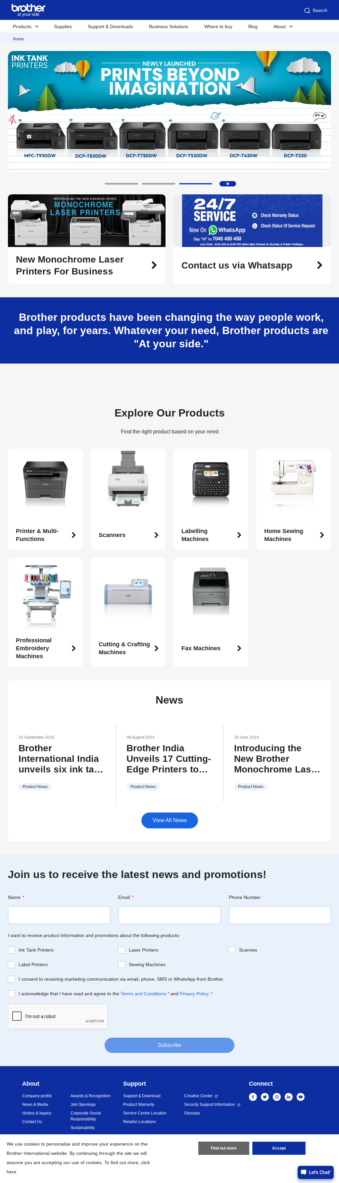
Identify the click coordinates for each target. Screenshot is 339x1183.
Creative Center (198, 1096)
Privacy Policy (194, 993)
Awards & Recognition (91, 1096)
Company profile (37, 1096)
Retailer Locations (139, 1121)
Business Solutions (168, 26)
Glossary (192, 1113)
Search (320, 10)
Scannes (248, 950)
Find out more (224, 1148)
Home (18, 39)
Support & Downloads (110, 26)
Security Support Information (209, 1104)
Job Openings (83, 1104)
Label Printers (33, 964)
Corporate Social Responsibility (86, 1116)
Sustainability (83, 1127)
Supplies (63, 26)
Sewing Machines (147, 964)
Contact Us (32, 1121)
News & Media (35, 1104)
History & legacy (36, 1113)
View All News (170, 820)
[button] (121, 183)
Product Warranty (138, 1104)
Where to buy (218, 26)
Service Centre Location (145, 1113)
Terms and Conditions (143, 993)
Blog (253, 26)
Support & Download (142, 1096)
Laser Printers (143, 950)
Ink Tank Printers (36, 950)
